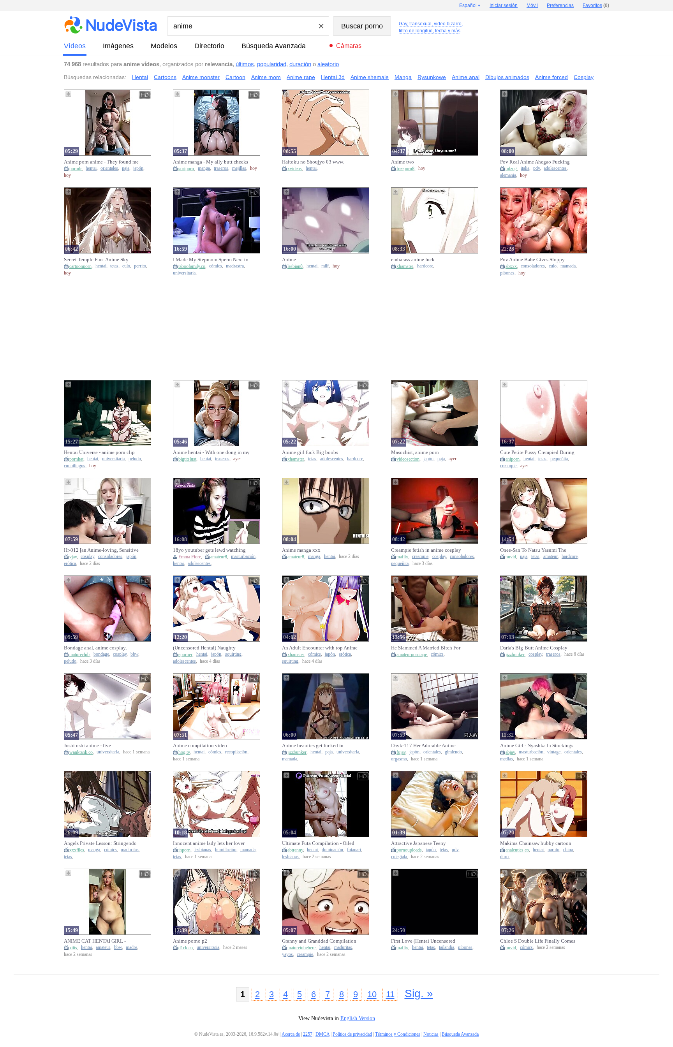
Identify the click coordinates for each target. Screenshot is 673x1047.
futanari (354, 849)
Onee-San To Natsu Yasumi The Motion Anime (533, 550)
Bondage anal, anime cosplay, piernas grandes (95, 648)
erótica (70, 563)
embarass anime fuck (413, 259)
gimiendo (453, 752)
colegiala (399, 856)
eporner (185, 654)
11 (390, 994)
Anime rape (301, 77)
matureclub (79, 654)
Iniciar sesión (504, 5)
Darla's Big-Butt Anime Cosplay (533, 648)
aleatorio (328, 64)
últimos (245, 64)
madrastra (235, 266)
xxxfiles (76, 850)
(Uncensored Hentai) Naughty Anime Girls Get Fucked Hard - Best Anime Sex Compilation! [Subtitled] (211, 648)
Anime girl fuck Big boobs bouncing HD (310, 452)
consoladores (533, 266)
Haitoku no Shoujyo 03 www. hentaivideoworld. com (313, 162)
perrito (140, 266)
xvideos (294, 168)
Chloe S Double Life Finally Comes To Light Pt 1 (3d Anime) (537, 941)
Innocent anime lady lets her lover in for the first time (209, 843)
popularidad (271, 64)
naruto (553, 849)
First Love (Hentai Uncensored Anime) (423, 941)
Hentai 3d (333, 77)
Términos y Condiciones (397, 1034)
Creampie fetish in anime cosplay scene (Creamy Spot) (426, 550)
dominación (332, 849)
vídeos (75, 46)
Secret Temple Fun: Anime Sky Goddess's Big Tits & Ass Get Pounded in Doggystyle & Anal (97, 260)
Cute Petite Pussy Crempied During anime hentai (537, 452)
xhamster (404, 266)
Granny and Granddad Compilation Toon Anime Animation (319, 941)
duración (300, 64)
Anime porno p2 (190, 941)
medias (506, 759)
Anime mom (266, 77)
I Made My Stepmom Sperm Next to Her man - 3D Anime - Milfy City (210, 260)
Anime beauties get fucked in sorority (313, 746)
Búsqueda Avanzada (273, 46)
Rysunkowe (432, 77)
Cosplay (584, 77)
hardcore (425, 266)
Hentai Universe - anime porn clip (99, 452)
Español (468, 5)
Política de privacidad (352, 1034)
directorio (209, 46)
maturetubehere (301, 947)
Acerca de (291, 1034)
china (568, 849)
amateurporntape (411, 654)
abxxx (511, 266)
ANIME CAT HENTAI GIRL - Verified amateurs (95, 941)
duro (504, 856)
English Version (357, 1018)
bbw (134, 654)
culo (126, 266)
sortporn (186, 168)
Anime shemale (370, 77)
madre (131, 947)
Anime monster (201, 77)
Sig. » (419, 993)
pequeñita (559, 458)
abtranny (295, 850)
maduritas (130, 849)
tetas (114, 266)
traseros (221, 168)
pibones (507, 273)
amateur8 (218, 557)
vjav (73, 557)
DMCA (322, 1034)
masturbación (243, 556)
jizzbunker (515, 654)
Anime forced (551, 77)
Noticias (431, 1034)
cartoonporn (80, 266)
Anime (289, 259)
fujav (400, 752)
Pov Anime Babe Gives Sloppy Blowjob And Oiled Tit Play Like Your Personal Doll (535, 260)
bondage (101, 654)
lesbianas (202, 849)
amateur (550, 556)
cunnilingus (74, 465)
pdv (536, 168)
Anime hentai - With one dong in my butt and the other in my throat (211, 452)
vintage (553, 752)
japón (138, 168)
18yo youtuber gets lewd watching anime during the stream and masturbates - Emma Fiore (209, 550)
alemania (508, 175)
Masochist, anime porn (415, 452)
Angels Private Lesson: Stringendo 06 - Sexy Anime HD (100, 843)
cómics (215, 266)
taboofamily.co (191, 266)
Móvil (532, 5)
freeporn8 (405, 168)
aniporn (513, 459)
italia (525, 168)
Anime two (402, 162)
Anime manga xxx (301, 550)
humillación (225, 849)
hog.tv (184, 752)
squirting (233, 654)
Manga (403, 77)
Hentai (140, 77)
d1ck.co (185, 947)
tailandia (446, 947)
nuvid (511, 557)
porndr (75, 168)
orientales (109, 168)
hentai (91, 168)
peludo (135, 458)
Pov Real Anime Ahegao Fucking (535, 162)
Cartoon (235, 77)
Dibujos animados (507, 77)
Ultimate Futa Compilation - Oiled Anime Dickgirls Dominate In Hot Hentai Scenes (318, 843)
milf (325, 266)
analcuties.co (517, 850)
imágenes (118, 46)
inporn (184, 850)
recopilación (236, 752)
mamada (568, 266)
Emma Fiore (189, 557)
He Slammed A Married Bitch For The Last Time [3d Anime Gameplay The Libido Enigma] (429, 648)
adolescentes (555, 168)
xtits (73, 947)
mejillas (239, 168)
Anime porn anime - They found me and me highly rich (101, 162)
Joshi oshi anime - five (87, 745)
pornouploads (409, 850)
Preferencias (560, 5)
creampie (508, 465)
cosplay (87, 556)
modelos (164, 46)
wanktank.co (81, 752)
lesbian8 (295, 266)
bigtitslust (187, 459)
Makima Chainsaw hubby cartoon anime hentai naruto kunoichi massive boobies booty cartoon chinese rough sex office (535, 843)
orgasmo (399, 759)
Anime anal (465, 77)
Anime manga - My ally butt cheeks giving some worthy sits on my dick (210, 162)
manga (204, 168)
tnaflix (402, 557)
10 (372, 994)
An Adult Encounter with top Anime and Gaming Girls (320, 648)
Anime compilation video (200, 745)
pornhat (76, 459)
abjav (510, 752)
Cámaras (348, 45)
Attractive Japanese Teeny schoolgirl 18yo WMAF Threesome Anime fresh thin (428, 843)
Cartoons (165, 77)
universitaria (184, 273)
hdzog (511, 168)
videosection (407, 459)
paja (125, 168)
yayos (287, 954)
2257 (307, 1034)
